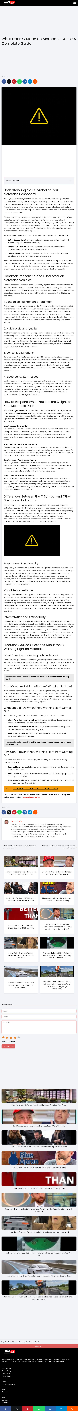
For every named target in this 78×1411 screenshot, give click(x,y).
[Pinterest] (14, 81)
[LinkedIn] (24, 81)
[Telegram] (30, 81)
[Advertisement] (39, 21)
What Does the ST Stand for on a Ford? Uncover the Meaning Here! (19, 847)
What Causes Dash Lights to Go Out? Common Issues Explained (58, 847)
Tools (4, 1387)
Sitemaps (5, 1403)
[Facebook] (4, 81)
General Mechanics (8, 1384)
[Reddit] (35, 81)
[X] (9, 81)
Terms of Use (6, 1376)
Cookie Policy (6, 1371)
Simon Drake (16, 821)
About (4, 1389)
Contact (5, 1392)
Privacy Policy (6, 1368)
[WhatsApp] (19, 81)
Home (4, 1382)
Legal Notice (6, 1373)
